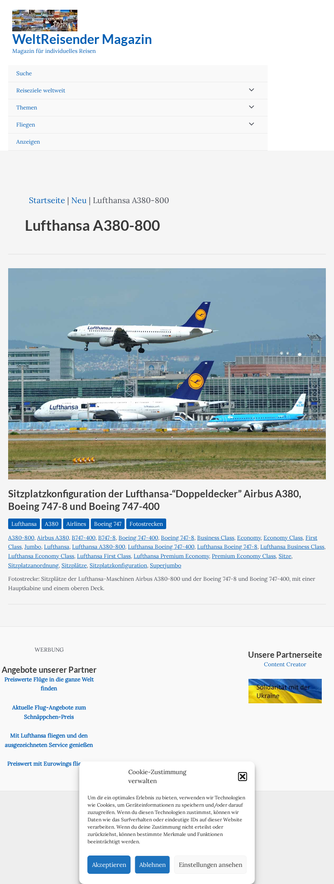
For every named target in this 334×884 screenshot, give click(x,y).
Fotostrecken (146, 523)
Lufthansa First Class (104, 556)
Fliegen (25, 124)
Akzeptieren (109, 865)
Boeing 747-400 (138, 537)
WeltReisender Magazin (82, 39)
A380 (51, 523)
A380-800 (21, 537)
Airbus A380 (53, 537)
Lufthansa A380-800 (98, 546)
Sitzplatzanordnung (33, 565)
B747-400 (83, 537)
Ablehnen (152, 865)
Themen (26, 107)
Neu (79, 200)
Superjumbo (165, 565)
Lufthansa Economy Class (41, 556)
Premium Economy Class (244, 556)
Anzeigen (28, 141)
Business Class (215, 537)
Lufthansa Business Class (292, 546)
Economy (249, 537)
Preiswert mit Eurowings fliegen (48, 763)
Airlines (76, 523)
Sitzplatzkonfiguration (118, 565)
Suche (24, 73)
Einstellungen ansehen (210, 865)
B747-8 (107, 537)
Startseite (47, 200)
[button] (243, 776)
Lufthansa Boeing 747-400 (161, 546)
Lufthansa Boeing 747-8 (227, 546)
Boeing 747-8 (177, 537)
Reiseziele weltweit (40, 90)
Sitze (285, 556)
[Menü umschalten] (249, 90)
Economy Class (283, 537)
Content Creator (285, 664)
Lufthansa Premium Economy (171, 556)
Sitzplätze (74, 565)
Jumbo (32, 546)
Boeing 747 (107, 523)
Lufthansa (24, 523)
